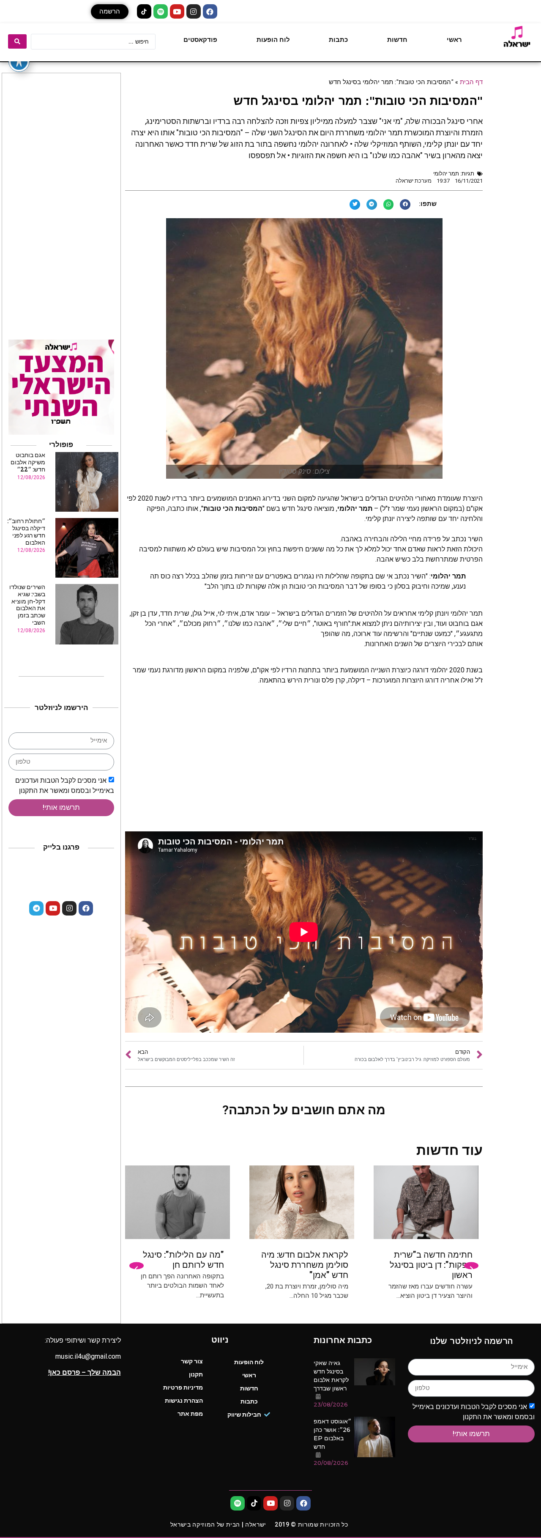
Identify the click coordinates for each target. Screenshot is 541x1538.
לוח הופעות (273, 40)
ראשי (454, 40)
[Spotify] (160, 11)
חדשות (397, 40)
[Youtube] (177, 11)
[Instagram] (193, 11)
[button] (109, 11)
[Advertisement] (304, 764)
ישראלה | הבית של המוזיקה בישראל (218, 1524)
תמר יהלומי (446, 173)
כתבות (338, 40)
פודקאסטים (200, 40)
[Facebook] (210, 11)
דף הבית (471, 81)
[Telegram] (36, 908)
